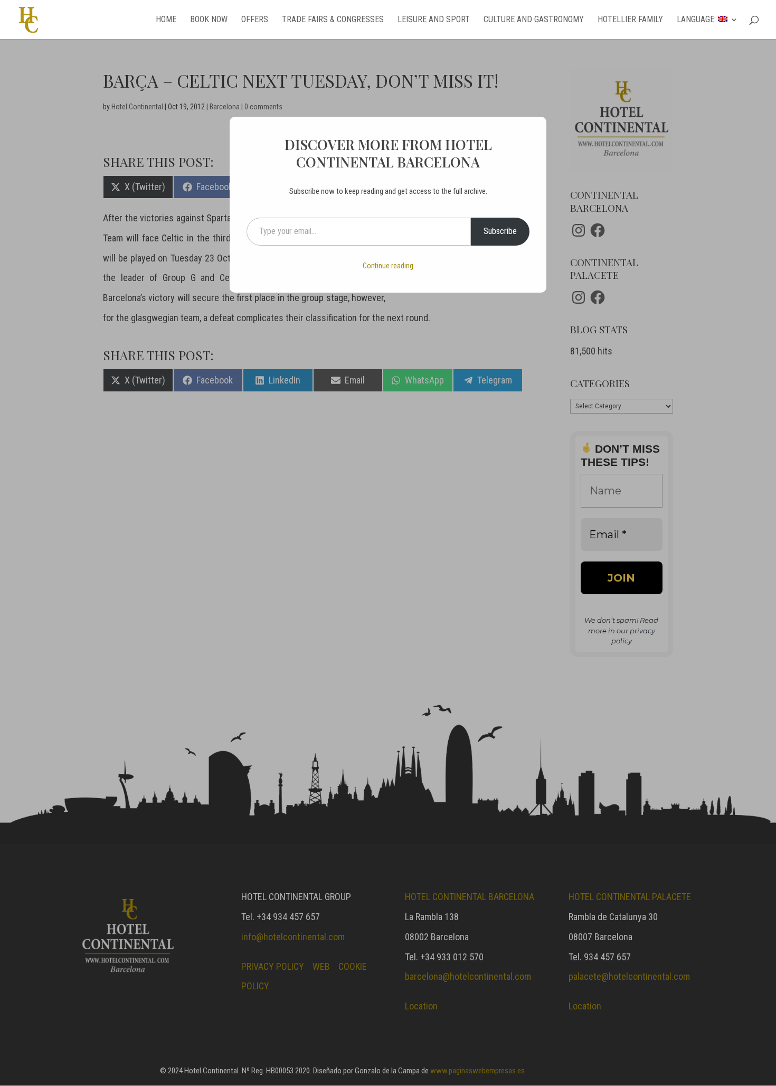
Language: (697, 20)
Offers (254, 20)
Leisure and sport (434, 20)
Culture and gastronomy (534, 20)
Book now (209, 20)
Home (166, 20)
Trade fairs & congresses (333, 20)
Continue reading (388, 265)
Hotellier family (630, 20)
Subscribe (500, 231)
